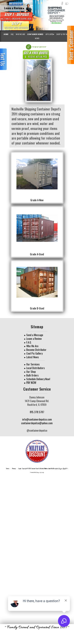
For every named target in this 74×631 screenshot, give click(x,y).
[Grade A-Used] (37, 227)
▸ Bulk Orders (31, 375)
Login (19, 468)
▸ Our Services (32, 364)
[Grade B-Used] (37, 282)
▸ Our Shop (30, 372)
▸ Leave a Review (33, 339)
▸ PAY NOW (30, 382)
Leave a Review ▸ (14, 8)
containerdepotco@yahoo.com (37, 423)
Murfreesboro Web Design (50, 468)
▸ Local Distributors (34, 368)
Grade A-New (37, 200)
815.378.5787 (15, 3)
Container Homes (35, 34)
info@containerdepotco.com (37, 419)
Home (6, 34)
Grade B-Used (37, 308)
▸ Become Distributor (35, 350)
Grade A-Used (37, 254)
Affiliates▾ (50, 34)
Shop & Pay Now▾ (63, 34)
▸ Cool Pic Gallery (33, 353)
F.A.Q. (12, 34)
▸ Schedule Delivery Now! (37, 379)
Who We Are (20, 34)
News (37, 38)
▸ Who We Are (31, 346)
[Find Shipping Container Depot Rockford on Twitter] (67, 3)
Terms (7, 468)
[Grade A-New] (37, 173)
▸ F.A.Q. (28, 342)
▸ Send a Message (33, 335)
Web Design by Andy (39, 472)
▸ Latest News (31, 357)
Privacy (14, 468)
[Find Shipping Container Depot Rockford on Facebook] (62, 3)
